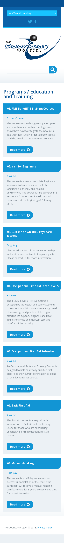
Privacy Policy (44, 527)
